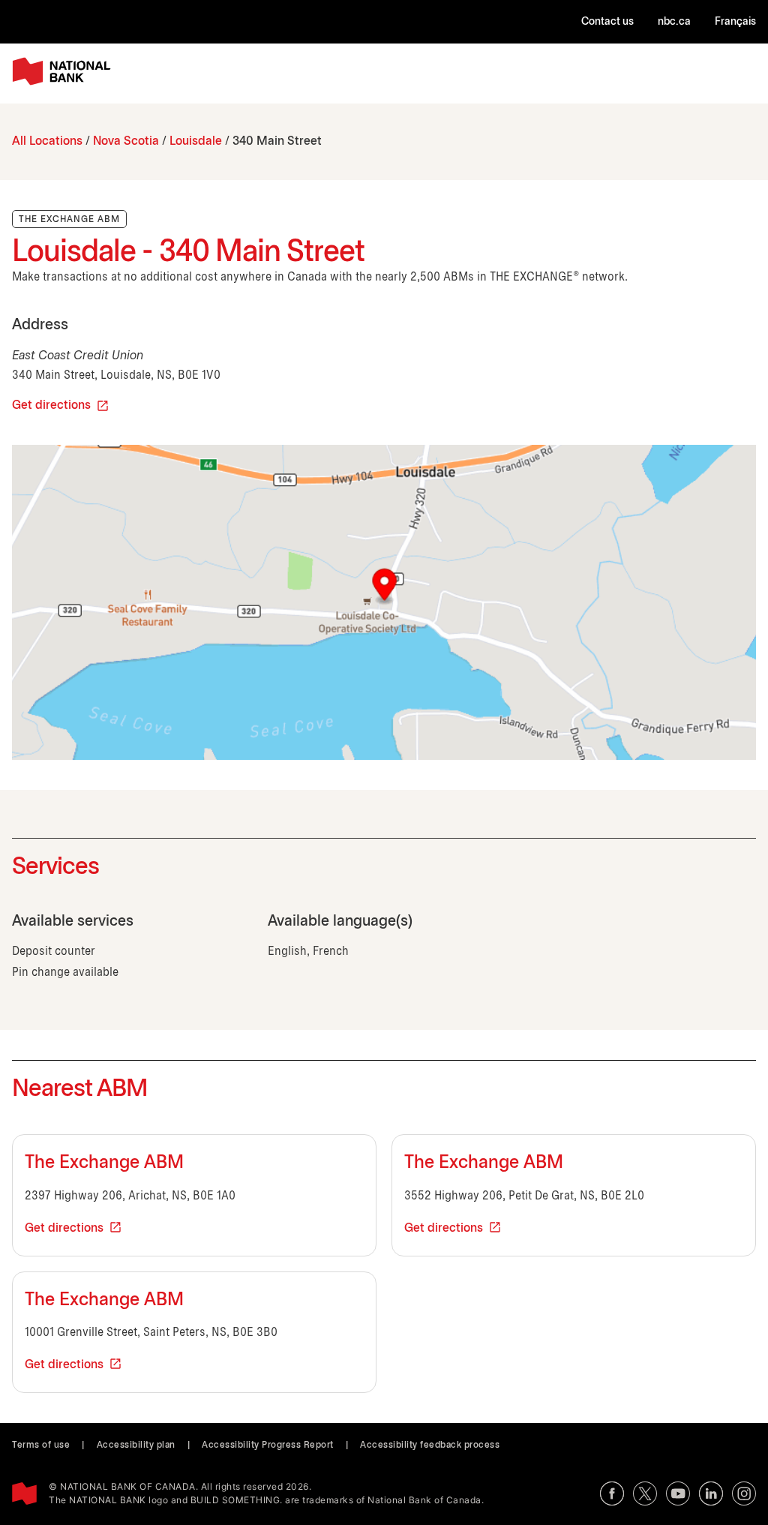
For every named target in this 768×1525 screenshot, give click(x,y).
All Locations (47, 141)
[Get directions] (384, 602)
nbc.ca (674, 22)
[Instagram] (744, 1493)
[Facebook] (612, 1493)
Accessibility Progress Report (268, 1445)
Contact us (607, 22)
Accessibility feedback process (430, 1445)
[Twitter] (645, 1493)
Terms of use (41, 1445)
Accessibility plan (136, 1445)
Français (735, 22)
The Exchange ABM (104, 1163)
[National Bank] (64, 72)
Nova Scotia (126, 141)
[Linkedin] (711, 1493)
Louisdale (196, 141)
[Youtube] (678, 1493)
